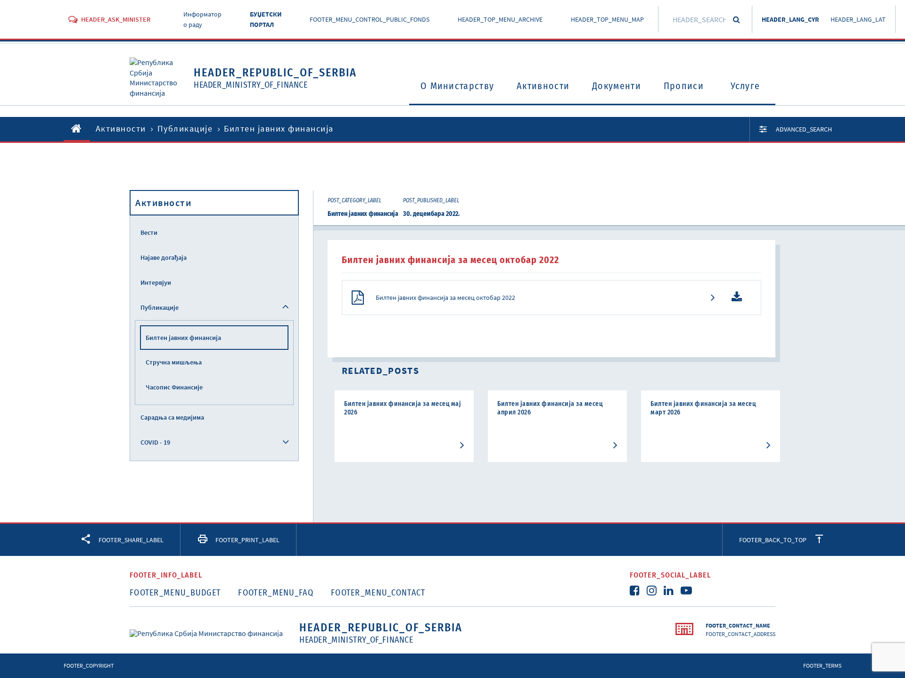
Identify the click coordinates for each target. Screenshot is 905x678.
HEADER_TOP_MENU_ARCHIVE (500, 19)
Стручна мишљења (174, 362)
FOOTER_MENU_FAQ (275, 592)
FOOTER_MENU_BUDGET (175, 592)
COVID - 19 (155, 442)
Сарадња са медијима (172, 417)
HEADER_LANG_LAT (858, 19)
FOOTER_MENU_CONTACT (378, 592)
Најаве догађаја (163, 257)
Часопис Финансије (174, 387)
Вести (148, 232)
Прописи (684, 85)
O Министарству (457, 85)
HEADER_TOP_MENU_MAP (607, 19)
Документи (616, 85)
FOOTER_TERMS (822, 665)
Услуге (745, 85)
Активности (543, 85)
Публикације (185, 128)
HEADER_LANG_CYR (790, 19)
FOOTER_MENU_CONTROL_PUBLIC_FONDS (369, 19)
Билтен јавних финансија (183, 337)
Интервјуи (155, 282)
